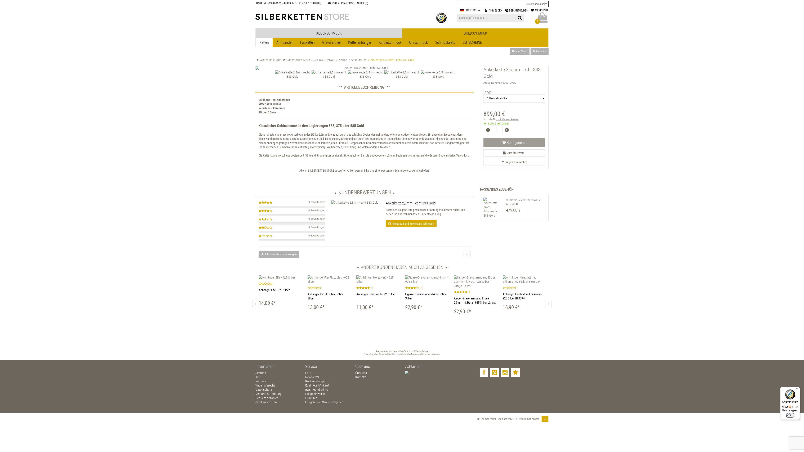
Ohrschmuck (418, 42)
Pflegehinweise (315, 394)
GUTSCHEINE (472, 42)
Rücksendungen (315, 381)
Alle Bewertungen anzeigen (281, 254)
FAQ (308, 373)
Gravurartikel (331, 42)
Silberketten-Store (298, 60)
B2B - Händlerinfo (316, 389)
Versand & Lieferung (268, 394)
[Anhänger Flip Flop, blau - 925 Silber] (329, 279)
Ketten (264, 42)
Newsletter (312, 377)
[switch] (790, 415)
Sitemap (260, 373)
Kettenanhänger (359, 42)
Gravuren (311, 398)
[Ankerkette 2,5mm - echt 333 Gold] (365, 68)
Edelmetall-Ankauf (317, 385)
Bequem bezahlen (266, 398)
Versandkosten (422, 351)
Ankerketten (359, 60)
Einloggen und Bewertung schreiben (413, 223)
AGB (258, 377)
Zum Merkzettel (516, 153)
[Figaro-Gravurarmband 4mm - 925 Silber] (426, 279)
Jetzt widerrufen (266, 402)
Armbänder (284, 42)
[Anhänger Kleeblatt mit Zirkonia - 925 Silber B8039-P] (524, 279)
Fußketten (307, 42)
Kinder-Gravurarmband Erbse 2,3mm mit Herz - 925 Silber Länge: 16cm (475, 303)
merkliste (542, 10)
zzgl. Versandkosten (507, 119)
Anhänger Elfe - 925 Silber (274, 290)
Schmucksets (445, 42)
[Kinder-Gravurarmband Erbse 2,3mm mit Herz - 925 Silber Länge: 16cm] (475, 281)
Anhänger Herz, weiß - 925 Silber (376, 294)
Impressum (262, 381)
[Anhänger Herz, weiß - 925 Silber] (377, 279)
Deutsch (472, 10)
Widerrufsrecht (265, 385)
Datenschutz (263, 389)
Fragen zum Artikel (516, 162)
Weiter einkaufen (270, 60)
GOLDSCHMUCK (324, 60)
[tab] (329, 33)
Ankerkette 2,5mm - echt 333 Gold (411, 203)
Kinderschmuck (390, 42)
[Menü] (797, 389)
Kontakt (360, 377)
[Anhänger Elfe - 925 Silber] (280, 277)
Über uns (361, 373)
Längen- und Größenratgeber (324, 402)
